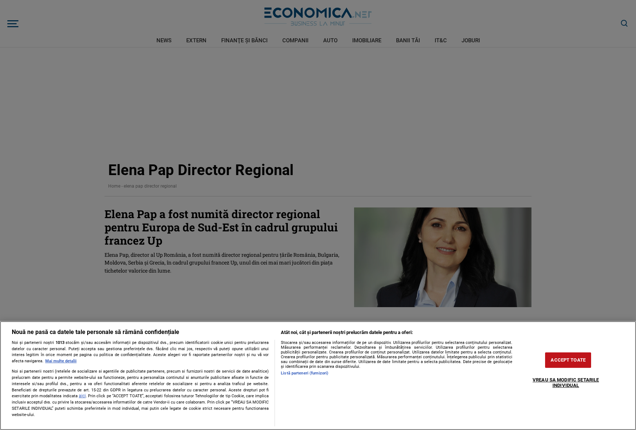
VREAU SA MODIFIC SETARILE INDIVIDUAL (566, 382)
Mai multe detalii (61, 361)
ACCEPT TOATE (568, 360)
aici (82, 395)
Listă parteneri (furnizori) (304, 373)
